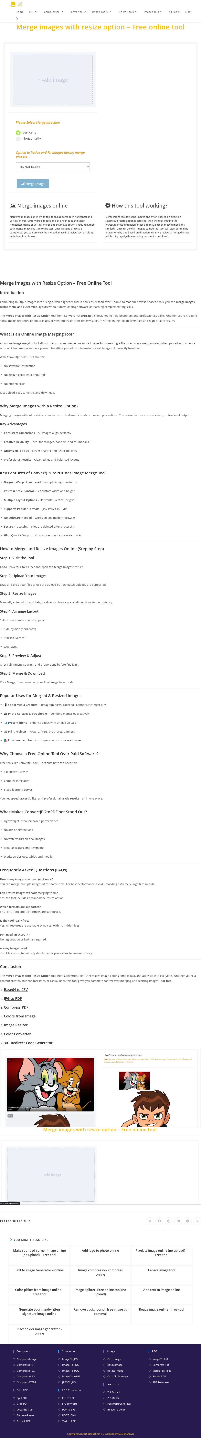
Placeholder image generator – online (39, 1331)
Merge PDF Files (162, 1370)
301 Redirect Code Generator (28, 1042)
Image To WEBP (71, 1376)
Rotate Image (115, 1370)
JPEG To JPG (69, 1382)
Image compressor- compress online (100, 1272)
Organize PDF (25, 1409)
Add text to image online (161, 1290)
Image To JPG (70, 1359)
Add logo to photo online (100, 1250)
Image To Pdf (160, 1359)
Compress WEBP (26, 1382)
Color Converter (17, 1034)
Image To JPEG (70, 1370)
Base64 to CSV (16, 989)
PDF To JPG (68, 1409)
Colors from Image (20, 1016)
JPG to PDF (13, 998)
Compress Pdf (161, 1365)
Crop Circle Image (117, 1376)
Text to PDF (69, 1421)
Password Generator (119, 1403)
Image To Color (116, 1409)
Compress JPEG (26, 1370)
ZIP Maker (113, 1398)
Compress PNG (26, 1376)
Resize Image (114, 1365)
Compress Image (27, 1359)
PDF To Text (69, 1415)
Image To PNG (70, 1365)
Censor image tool (161, 1270)
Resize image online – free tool (161, 1309)
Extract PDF (23, 1421)
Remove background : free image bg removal (100, 1311)
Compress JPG (25, 1365)
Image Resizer (16, 1025)
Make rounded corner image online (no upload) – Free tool (39, 1252)
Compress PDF (16, 1007)
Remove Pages (25, 1415)
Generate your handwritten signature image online (39, 1311)
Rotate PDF (159, 1376)
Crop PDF (22, 1403)
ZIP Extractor (114, 1392)
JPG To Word (69, 1403)
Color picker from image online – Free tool (39, 1292)
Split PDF (22, 1398)
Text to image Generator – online (39, 1270)
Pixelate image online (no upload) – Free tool (161, 1252)
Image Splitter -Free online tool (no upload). (100, 1292)
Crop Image (114, 1359)
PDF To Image (161, 1382)
